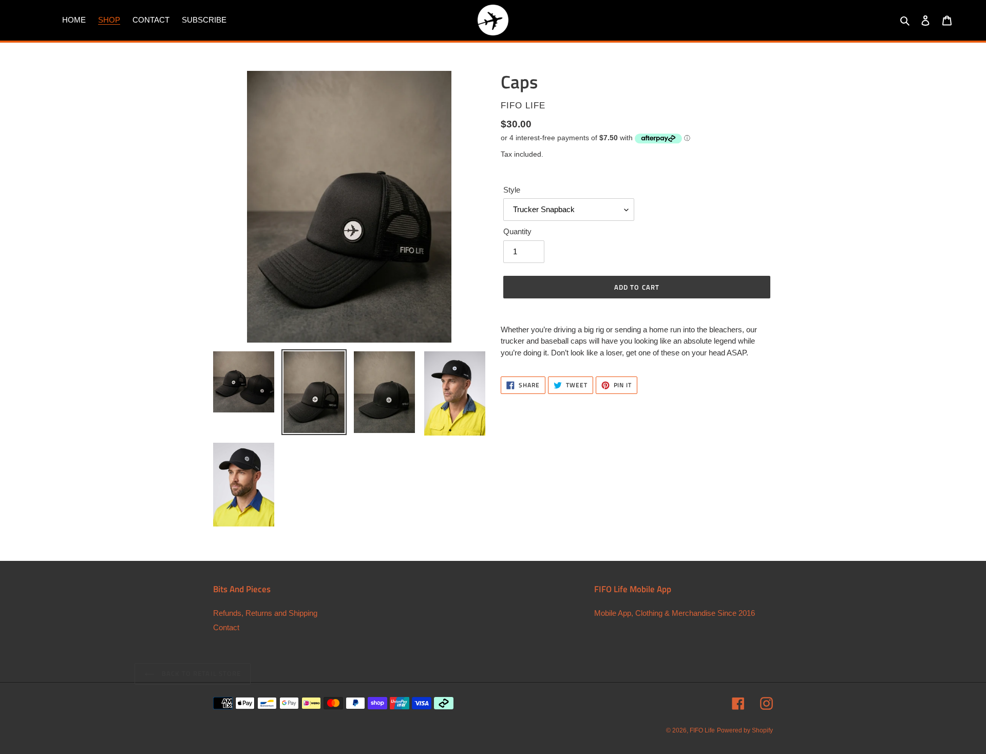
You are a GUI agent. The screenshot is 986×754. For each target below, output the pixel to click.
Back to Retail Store (200, 673)
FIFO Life (702, 730)
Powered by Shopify (745, 730)
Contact (226, 627)
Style (511, 189)
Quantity (517, 231)
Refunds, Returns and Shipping (265, 613)
